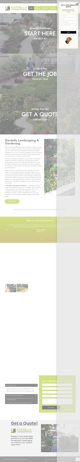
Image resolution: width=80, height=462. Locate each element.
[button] (77, 4)
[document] (40, 231)
